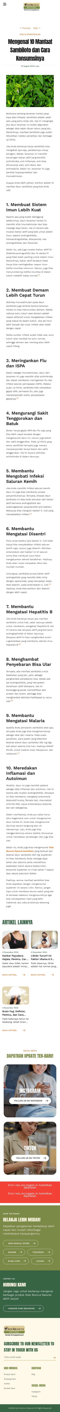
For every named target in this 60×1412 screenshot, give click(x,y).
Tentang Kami (10, 1379)
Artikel (7, 1384)
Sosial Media (39, 1385)
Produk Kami (9, 1374)
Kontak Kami (9, 1388)
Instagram (36, 1392)
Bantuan (36, 1368)
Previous (26, 28)
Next (36, 28)
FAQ (33, 1374)
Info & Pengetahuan (30, 34)
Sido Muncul (11, 1368)
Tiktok (34, 1396)
